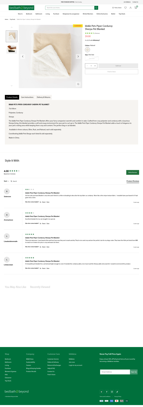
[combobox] (69, 8)
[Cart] (136, 8)
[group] (14, 171)
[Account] (131, 8)
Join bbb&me (127, 2)
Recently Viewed (40, 287)
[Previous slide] (22, 56)
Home (6, 19)
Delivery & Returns (43, 97)
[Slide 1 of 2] (11, 36)
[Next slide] (78, 56)
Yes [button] (40, 202)
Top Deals (12, 19)
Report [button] (44, 202)
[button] (50, 56)
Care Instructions (27, 97)
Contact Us (135, 2)
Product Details (12, 97)
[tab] (133, 181)
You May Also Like (15, 287)
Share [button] (47, 202)
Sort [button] (5, 181)
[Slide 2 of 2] (11, 48)
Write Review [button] (132, 172)
